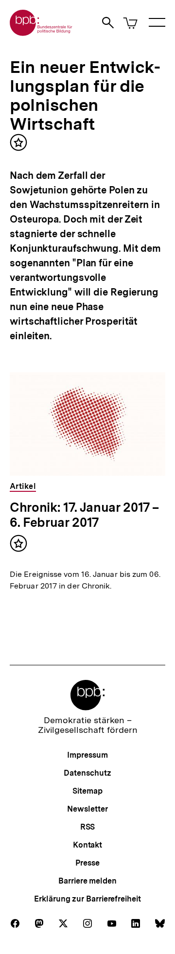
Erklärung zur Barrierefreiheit (87, 898)
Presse (87, 862)
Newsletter (87, 809)
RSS (87, 827)
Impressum (87, 755)
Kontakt (87, 845)
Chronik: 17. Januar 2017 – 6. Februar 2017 (84, 515)
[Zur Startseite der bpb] (41, 33)
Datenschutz (87, 773)
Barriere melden (87, 880)
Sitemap (87, 791)
